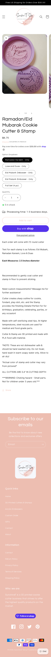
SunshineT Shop (20, 650)
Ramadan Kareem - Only (17, 160)
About (8, 534)
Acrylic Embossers (13, 509)
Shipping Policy (12, 578)
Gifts (7, 522)
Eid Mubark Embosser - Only (19, 179)
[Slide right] (31, 113)
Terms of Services (13, 572)
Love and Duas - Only (15, 166)
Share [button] (8, 390)
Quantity (6, 192)
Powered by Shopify (35, 650)
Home (8, 496)
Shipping (5, 141)
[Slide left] (19, 113)
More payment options (25, 235)
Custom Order (11, 515)
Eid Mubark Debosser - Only (19, 173)
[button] (3, 17)
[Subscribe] (42, 444)
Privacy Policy (11, 565)
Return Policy (11, 559)
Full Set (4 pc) (12, 186)
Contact (9, 528)
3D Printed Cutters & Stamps (18, 503)
